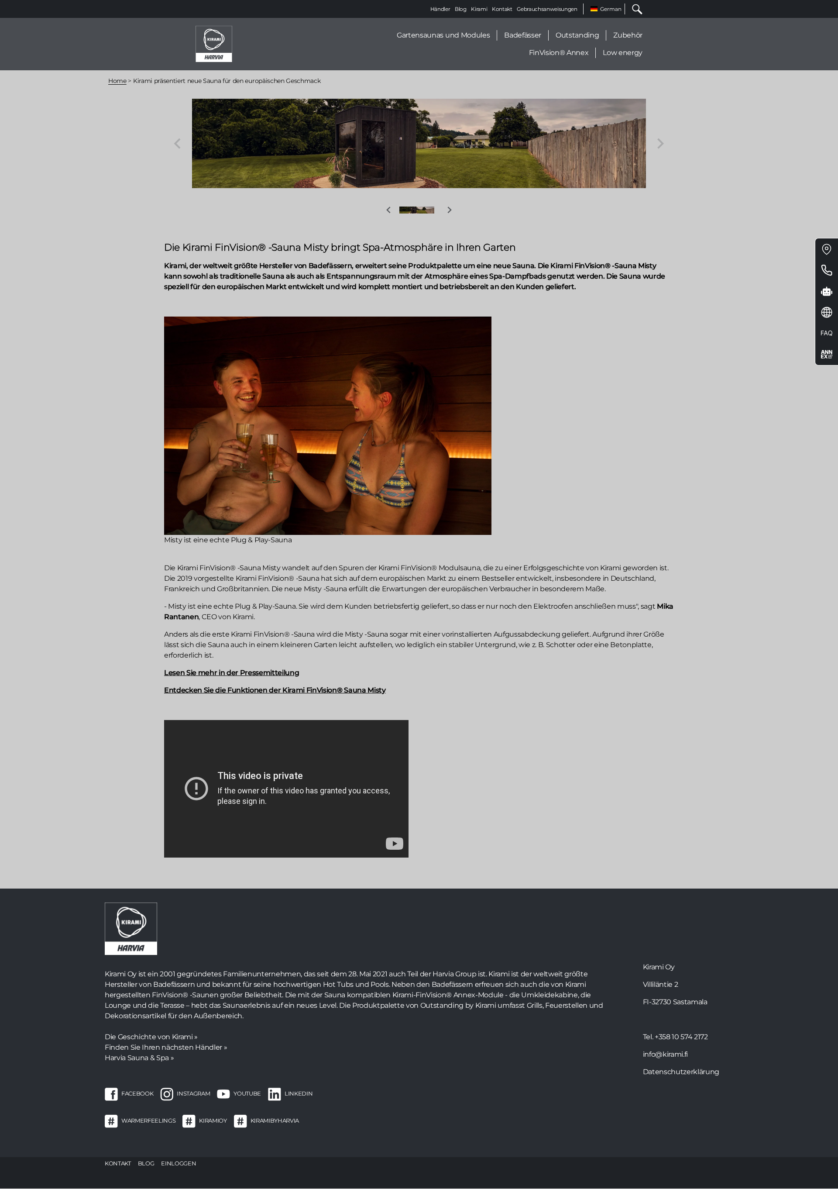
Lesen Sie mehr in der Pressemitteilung (231, 673)
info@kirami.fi (665, 1054)
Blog (461, 9)
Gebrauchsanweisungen (547, 9)
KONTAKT (118, 1163)
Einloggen (178, 1163)
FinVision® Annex (559, 52)
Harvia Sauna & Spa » (139, 1058)
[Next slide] (660, 143)
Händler (440, 9)
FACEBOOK (137, 1093)
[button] (416, 210)
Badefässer (522, 35)
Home (117, 81)
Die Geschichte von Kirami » (151, 1037)
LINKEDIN (299, 1093)
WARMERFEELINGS (148, 1120)
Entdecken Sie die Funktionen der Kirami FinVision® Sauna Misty (275, 690)
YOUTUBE (247, 1093)
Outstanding (577, 35)
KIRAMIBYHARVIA (275, 1120)
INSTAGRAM (193, 1093)
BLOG (146, 1163)
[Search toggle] (633, 8)
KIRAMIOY (213, 1120)
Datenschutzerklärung (681, 1072)
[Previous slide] (178, 143)
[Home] (214, 43)
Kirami (479, 9)
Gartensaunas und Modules (443, 35)
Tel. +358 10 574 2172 (675, 1037)
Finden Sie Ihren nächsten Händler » (166, 1047)
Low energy (622, 52)
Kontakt (502, 9)
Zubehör (627, 35)
